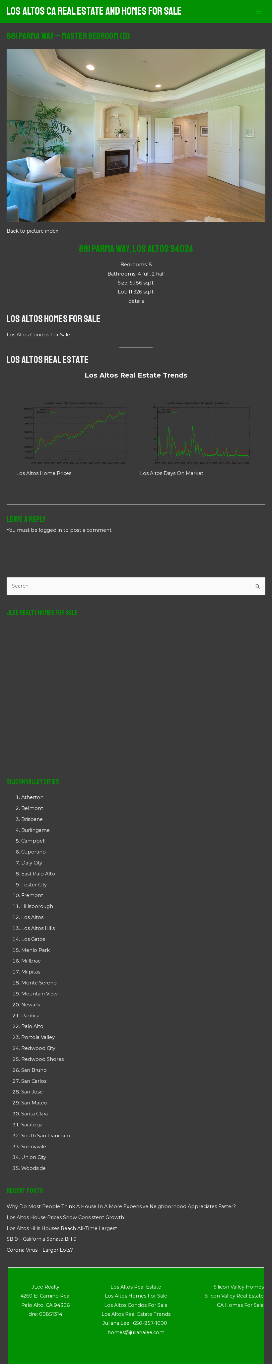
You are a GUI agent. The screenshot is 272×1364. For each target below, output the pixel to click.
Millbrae (31, 961)
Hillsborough (37, 906)
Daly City (31, 863)
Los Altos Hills (38, 928)
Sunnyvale (33, 1147)
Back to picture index (32, 231)
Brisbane (32, 819)
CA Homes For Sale (240, 1305)
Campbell (33, 841)
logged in (50, 530)
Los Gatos (33, 939)
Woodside (33, 1168)
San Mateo (34, 1103)
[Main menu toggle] (258, 12)
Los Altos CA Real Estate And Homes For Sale (94, 11)
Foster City (34, 885)
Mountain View (39, 994)
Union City (33, 1157)
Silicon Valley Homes (239, 1287)
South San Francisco (45, 1136)
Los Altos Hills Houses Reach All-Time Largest (62, 1228)
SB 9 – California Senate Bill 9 (42, 1239)
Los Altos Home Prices (43, 473)
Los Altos (32, 917)
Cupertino (33, 852)
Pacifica (30, 1016)
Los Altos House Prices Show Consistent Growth (65, 1217)
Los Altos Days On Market (171, 473)
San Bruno (34, 1070)
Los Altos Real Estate (48, 359)
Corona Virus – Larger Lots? (40, 1250)
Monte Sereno (39, 983)
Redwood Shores (42, 1059)
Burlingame (35, 830)
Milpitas (30, 972)
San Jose (32, 1092)
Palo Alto (32, 1026)
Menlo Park (35, 950)
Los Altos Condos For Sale (38, 335)
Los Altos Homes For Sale (54, 318)
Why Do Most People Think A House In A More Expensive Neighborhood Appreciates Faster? (121, 1206)
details (136, 301)
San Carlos (33, 1081)
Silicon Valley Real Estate (234, 1296)
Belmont (32, 808)
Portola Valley (38, 1037)
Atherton (32, 797)
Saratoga (31, 1125)
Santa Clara (34, 1114)
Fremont (32, 895)
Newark (30, 1005)
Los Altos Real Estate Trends (136, 375)
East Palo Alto (38, 874)
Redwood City (38, 1048)
